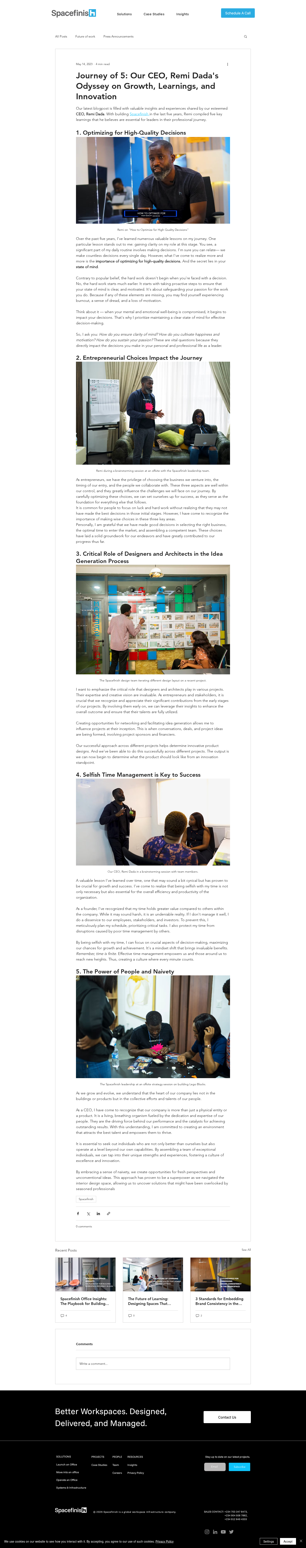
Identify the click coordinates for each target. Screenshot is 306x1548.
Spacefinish (86, 1199)
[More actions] (227, 63)
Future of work (85, 36)
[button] (124, 14)
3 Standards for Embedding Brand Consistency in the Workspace (219, 1301)
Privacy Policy (135, 1472)
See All (246, 1250)
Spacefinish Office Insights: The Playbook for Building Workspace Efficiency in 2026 (83, 1301)
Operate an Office (66, 1480)
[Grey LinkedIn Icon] (215, 1532)
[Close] (301, 1541)
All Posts (61, 36)
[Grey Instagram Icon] (207, 1532)
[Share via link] (109, 1214)
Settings (268, 1541)
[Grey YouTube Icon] (223, 1532)
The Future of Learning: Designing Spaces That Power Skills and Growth (149, 1301)
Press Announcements (118, 36)
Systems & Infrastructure (71, 1487)
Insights (132, 1464)
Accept (288, 1541)
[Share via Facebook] (78, 1214)
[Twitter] (231, 1532)
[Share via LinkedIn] (98, 1214)
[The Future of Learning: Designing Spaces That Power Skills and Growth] (153, 1274)
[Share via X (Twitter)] (88, 1214)
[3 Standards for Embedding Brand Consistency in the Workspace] (220, 1274)
